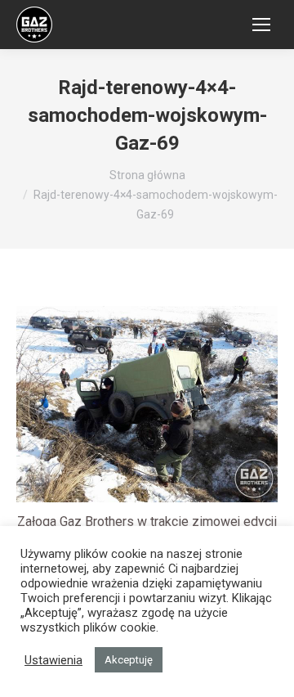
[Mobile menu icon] (261, 24)
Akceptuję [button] (129, 660)
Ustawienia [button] (53, 660)
